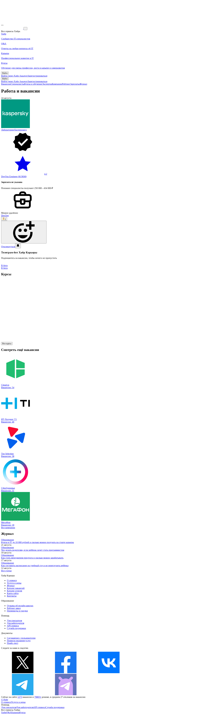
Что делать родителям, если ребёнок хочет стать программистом (32, 550)
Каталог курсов (14, 591)
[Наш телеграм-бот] (65, 694)
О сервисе (12, 580)
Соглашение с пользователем (21, 638)
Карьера (15, 712)
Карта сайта (13, 593)
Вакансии (6, 84)
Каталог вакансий (16, 588)
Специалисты (17, 84)
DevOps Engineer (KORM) (14, 176)
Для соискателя (14, 620)
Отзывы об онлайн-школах (20, 605)
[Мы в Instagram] (151, 672)
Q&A (8, 712)
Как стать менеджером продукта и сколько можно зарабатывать (32, 558)
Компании (57, 84)
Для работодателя (15, 623)
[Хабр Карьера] (12, 28)
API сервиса (13, 625)
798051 (37, 697)
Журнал (83, 84)
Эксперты (47, 84)
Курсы (22, 712)
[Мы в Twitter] (22, 672)
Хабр (3, 712)
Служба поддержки (16, 628)
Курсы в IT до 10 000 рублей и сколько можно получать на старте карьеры (37, 542)
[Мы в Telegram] (22, 694)
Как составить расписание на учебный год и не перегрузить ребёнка (34, 565)
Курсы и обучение (33, 84)
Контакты (12, 596)
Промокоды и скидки (17, 611)
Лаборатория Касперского (14, 130)
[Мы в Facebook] (65, 672)
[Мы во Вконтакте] (108, 672)
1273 (20, 697)
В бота (4, 268)
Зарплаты (75, 84)
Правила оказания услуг (19, 640)
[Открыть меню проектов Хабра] (2, 25)
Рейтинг (66, 84)
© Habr (4, 699)
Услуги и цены (14, 583)
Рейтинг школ (14, 608)
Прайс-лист (12, 643)
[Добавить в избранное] (18, 245)
